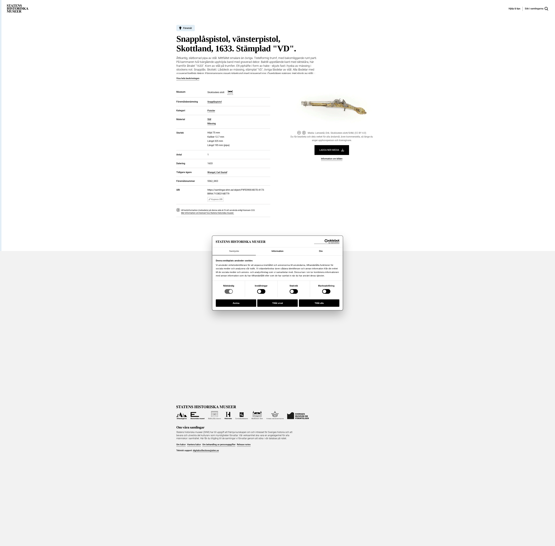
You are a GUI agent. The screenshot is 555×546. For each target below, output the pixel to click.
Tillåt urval (277, 303)
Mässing (211, 123)
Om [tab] (321, 251)
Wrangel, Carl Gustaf (217, 172)
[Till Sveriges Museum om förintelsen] (298, 415)
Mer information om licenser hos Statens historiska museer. (207, 213)
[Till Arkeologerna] (181, 415)
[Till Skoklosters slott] (257, 415)
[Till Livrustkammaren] (241, 415)
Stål (209, 119)
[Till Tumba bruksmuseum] (275, 415)
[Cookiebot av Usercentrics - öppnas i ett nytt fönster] (326, 241)
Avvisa (236, 303)
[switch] (261, 291)
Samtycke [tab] (234, 251)
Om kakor (181, 444)
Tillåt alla (319, 303)
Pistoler (211, 110)
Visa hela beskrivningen (187, 78)
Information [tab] (277, 251)
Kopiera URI (216, 199)
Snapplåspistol (214, 101)
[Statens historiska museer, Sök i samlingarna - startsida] (17, 8)
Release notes (244, 444)
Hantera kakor (194, 444)
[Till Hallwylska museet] (214, 415)
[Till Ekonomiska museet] (198, 415)
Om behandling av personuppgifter (218, 444)
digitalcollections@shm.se (206, 450)
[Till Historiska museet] (228, 415)
